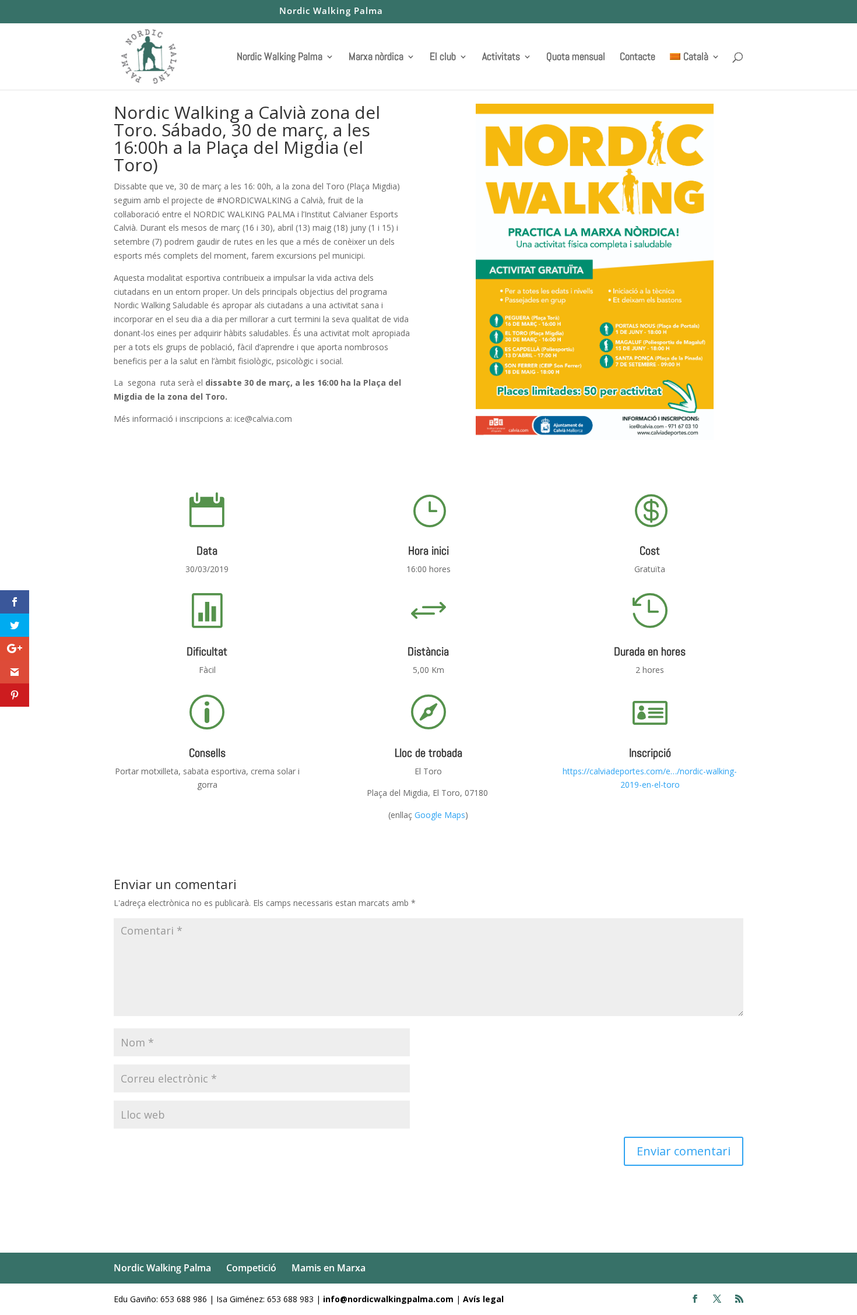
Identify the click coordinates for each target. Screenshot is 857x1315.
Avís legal (483, 1299)
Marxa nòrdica (376, 57)
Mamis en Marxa (328, 1267)
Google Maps (438, 814)
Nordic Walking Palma (331, 11)
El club (443, 57)
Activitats (501, 57)
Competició (251, 1267)
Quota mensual (575, 57)
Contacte (637, 57)
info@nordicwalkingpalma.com (389, 1299)
